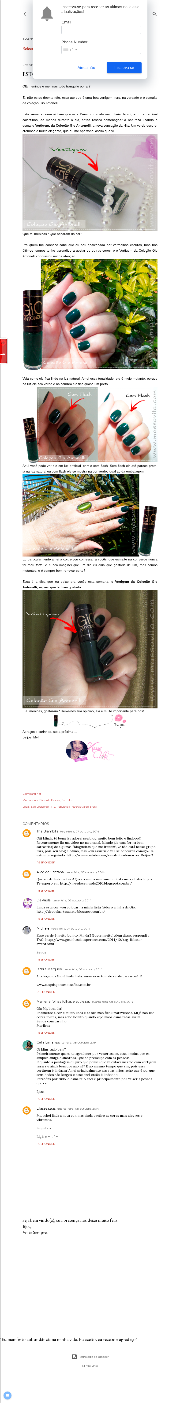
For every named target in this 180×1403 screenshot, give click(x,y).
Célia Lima (45, 1042)
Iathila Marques (49, 969)
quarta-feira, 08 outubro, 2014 (112, 1001)
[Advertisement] (90, 1280)
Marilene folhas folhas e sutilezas (63, 1001)
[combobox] (70, 50)
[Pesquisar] (155, 13)
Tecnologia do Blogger (94, 1356)
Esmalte (66, 800)
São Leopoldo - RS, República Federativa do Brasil (64, 806)
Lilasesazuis (46, 1108)
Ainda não (86, 68)
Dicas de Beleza (49, 800)
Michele (43, 928)
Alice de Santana (50, 872)
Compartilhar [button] (31, 793)
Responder (46, 862)
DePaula (44, 900)
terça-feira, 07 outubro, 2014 (79, 831)
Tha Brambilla (47, 831)
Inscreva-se (124, 68)
